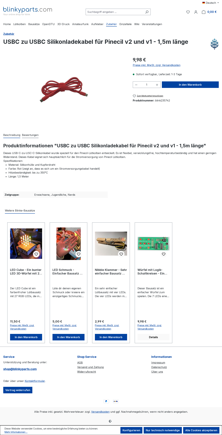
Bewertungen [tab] (30, 135)
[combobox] (114, 12)
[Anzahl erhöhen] (157, 84)
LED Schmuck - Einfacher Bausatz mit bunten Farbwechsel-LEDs (68, 271)
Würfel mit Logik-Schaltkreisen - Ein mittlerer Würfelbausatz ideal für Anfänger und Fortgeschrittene (152, 271)
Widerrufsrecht (86, 371)
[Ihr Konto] (196, 12)
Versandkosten (100, 411)
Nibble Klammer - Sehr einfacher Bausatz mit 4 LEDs (111, 271)
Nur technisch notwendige (163, 430)
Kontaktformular (35, 381)
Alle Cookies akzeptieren (201, 430)
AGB (80, 362)
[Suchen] (147, 12)
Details (153, 337)
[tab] (11, 135)
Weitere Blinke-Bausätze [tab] (20, 210)
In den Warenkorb (190, 84)
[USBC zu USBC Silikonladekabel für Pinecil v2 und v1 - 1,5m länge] (64, 91)
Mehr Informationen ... (16, 432)
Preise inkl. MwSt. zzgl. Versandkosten (156, 65)
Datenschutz (159, 367)
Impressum (158, 362)
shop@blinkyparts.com (20, 369)
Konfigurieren (131, 430)
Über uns (157, 371)
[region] (65, 91)
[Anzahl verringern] (136, 84)
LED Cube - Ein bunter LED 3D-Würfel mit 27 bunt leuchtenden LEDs (25, 271)
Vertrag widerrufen (17, 390)
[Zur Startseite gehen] (27, 11)
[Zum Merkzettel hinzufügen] (36, 254)
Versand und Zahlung (90, 367)
